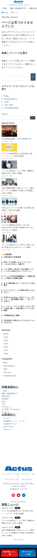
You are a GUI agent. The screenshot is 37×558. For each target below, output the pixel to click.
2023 (6, 344)
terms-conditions (18, 502)
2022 (6, 347)
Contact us (6, 407)
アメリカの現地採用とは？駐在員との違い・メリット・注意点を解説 (17, 154)
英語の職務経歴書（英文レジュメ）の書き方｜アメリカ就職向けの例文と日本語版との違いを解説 (18, 190)
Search (5, 114)
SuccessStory (10, 99)
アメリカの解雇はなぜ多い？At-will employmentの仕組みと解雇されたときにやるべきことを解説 (18, 227)
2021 (6, 350)
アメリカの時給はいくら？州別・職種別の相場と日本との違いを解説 (18, 172)
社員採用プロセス (10, 424)
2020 (6, 354)
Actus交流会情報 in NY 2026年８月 (16, 139)
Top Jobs (8, 105)
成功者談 (5, 399)
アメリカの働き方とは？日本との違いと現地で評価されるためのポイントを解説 (18, 246)
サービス (6, 418)
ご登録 (4, 391)
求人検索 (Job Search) (11, 409)
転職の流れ (6, 396)
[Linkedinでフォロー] (23, 495)
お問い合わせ (8, 427)
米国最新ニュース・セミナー (14, 421)
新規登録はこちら (9, 552)
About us (5, 412)
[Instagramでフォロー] (13, 495)
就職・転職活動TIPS (10, 393)
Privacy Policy (18, 539)
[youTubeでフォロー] (18, 495)
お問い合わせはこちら (27, 553)
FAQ (3, 404)
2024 (6, 340)
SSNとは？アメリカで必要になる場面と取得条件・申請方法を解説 (18, 209)
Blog (6, 96)
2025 (6, 337)
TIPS (6, 102)
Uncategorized (11, 108)
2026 (6, 334)
